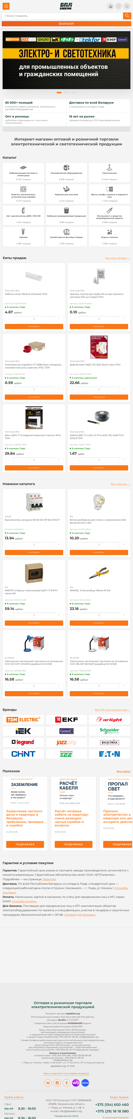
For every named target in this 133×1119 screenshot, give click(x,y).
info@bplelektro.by (89, 1037)
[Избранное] (118, 6)
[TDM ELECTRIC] (23, 720)
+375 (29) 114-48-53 (68, 1037)
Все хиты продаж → (117, 258)
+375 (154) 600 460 (112, 1105)
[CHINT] (23, 754)
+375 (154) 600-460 (61, 1055)
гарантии (49, 879)
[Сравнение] (110, 6)
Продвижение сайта (66, 1116)
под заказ (99, 397)
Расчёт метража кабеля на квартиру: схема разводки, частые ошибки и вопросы (71, 818)
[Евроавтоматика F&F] (66, 754)
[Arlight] (109, 720)
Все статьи (123, 771)
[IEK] (23, 731)
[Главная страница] (66, 6)
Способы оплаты (24, 901)
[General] (66, 731)
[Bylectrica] (109, 742)
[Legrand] (23, 742)
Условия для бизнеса (79, 914)
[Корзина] (126, 6)
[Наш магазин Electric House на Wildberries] (76, 1083)
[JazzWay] (66, 742)
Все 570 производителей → (112, 710)
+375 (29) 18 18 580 (112, 1111)
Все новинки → (120, 484)
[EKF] (66, 720)
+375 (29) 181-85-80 (81, 1055)
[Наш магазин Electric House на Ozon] (85, 1083)
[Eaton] (109, 754)
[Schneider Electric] (109, 731)
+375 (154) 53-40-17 (65, 1049)
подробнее (25, 844)
